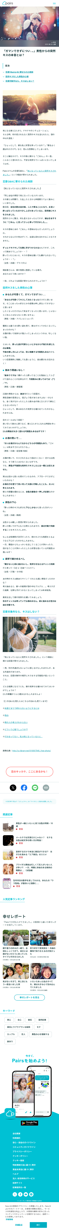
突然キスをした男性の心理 (17, 76)
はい (38, 1225)
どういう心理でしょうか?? (16, 729)
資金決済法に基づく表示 (23, 1169)
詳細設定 (19, 1225)
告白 (7, 715)
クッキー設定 (18, 1160)
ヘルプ (15, 1174)
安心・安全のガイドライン (24, 1142)
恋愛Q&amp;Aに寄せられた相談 (19, 72)
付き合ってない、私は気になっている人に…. (24, 736)
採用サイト (17, 1183)
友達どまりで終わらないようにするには (22, 708)
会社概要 (16, 1133)
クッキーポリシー (20, 1156)
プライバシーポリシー (22, 1151)
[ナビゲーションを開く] (53, 3)
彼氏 (30, 1020)
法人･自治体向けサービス (24, 1178)
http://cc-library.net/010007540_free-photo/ (31, 751)
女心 (19, 1020)
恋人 (23, 1034)
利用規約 (16, 1138)
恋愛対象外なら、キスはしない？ (19, 81)
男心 (9, 1020)
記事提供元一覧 (19, 1187)
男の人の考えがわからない (16, 722)
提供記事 (42, 1020)
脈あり (10, 1041)
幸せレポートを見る (29, 997)
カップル (11, 1034)
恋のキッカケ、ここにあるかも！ (29, 771)
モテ (39, 1027)
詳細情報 (9, 1219)
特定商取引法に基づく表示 (24, 1165)
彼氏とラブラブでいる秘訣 (18, 1027)
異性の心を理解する (40, 1034)
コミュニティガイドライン (24, 1147)
